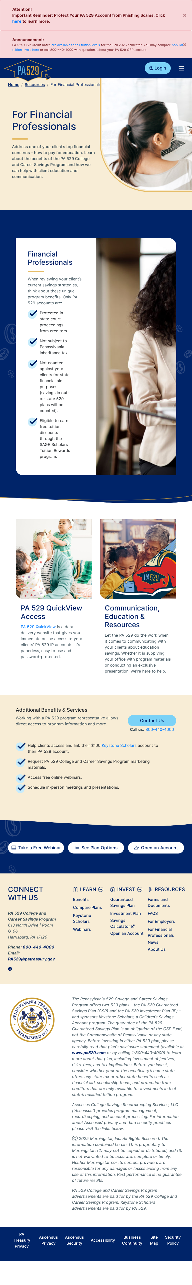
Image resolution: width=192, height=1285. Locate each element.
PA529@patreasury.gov (31, 958)
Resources (35, 84)
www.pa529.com (89, 1052)
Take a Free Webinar (39, 847)
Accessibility (103, 1240)
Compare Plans (87, 907)
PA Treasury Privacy (22, 1240)
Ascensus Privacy (48, 1240)
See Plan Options (100, 847)
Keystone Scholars (119, 745)
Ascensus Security (74, 1240)
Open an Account (159, 847)
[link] (11, 968)
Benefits (81, 899)
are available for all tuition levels (76, 45)
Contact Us (152, 720)
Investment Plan (125, 913)
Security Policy (173, 1240)
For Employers (161, 921)
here (17, 21)
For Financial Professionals (161, 932)
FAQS (153, 913)
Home (13, 84)
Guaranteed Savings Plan (122, 902)
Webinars (82, 929)
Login (160, 68)
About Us (157, 949)
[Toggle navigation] (181, 68)
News (153, 942)
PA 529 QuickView (38, 626)
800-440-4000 (160, 729)
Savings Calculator (120, 923)
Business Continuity (132, 1240)
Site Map (154, 1240)
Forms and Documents (159, 902)
